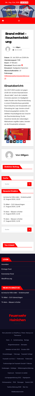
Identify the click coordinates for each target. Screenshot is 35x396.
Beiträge (26, 340)
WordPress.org (6, 278)
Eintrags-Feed (6, 269)
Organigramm (26, 377)
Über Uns (25, 387)
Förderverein (20, 358)
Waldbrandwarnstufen (17, 391)
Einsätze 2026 (25, 349)
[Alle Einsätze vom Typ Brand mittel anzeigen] (22, 65)
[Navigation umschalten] (19, 20)
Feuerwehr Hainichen (18, 10)
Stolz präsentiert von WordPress (11, 333)
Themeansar (17, 335)
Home (7, 340)
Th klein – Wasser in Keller (13, 212)
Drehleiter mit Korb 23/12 (13, 349)
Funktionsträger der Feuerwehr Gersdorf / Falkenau (17, 363)
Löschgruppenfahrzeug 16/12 (13, 377)
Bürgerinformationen (13, 344)
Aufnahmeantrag (18, 340)
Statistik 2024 (29, 382)
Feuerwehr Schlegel (26, 354)
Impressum (11, 373)
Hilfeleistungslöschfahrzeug (25, 368)
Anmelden (5, 264)
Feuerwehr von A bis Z (9, 358)
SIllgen (18, 47)
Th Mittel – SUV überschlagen (14, 204)
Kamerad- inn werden (21, 373)
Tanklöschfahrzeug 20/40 (14, 387)
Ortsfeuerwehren (6, 382)
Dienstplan (24, 344)
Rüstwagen (20, 382)
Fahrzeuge (17, 354)
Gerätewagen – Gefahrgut (9, 368)
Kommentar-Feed (7, 274)
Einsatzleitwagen (7, 354)
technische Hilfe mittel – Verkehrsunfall (17, 197)
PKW (14, 382)
